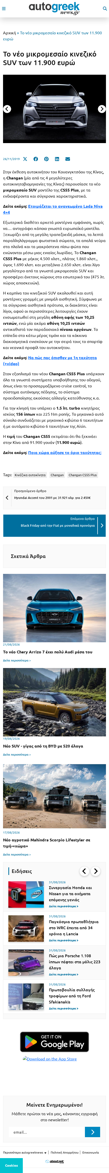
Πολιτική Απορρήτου (65, 1152)
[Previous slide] (7, 109)
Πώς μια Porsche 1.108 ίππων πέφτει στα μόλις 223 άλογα (74, 961)
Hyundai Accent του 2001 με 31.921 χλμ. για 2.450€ (52, 497)
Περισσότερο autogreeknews (23, 1152)
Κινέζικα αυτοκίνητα (30, 475)
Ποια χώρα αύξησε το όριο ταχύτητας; (64, 452)
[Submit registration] (92, 1132)
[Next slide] (102, 109)
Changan (57, 475)
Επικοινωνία (90, 1152)
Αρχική (9, 33)
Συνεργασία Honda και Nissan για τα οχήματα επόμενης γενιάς (70, 893)
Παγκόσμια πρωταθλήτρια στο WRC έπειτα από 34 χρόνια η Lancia (74, 927)
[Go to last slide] (84, 871)
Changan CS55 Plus (83, 475)
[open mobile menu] (4, 8)
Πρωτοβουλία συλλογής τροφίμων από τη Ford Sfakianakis (72, 996)
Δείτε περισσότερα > (17, 660)
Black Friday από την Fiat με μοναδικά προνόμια (58, 525)
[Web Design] (54, 1161)
